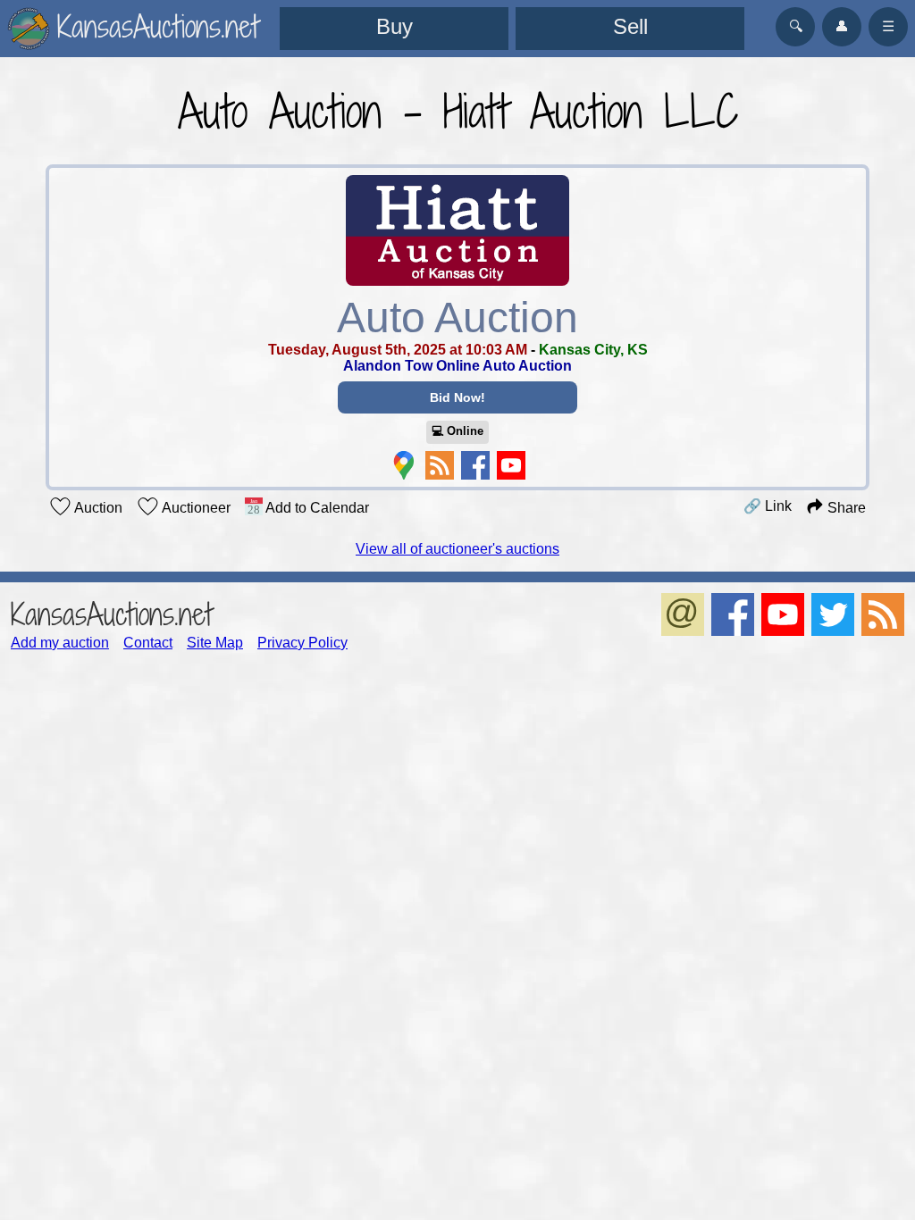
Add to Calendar (316, 507)
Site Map (215, 642)
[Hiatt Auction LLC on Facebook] (475, 465)
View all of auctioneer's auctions (457, 548)
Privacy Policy (302, 642)
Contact (147, 642)
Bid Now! (457, 397)
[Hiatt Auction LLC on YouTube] (511, 465)
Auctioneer (195, 507)
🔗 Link (767, 506)
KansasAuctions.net (111, 614)
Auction (96, 507)
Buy (394, 26)
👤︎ (842, 26)
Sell (630, 26)
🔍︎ (795, 26)
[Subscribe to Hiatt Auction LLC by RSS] (439, 465)
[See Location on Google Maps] (404, 465)
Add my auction (60, 642)
